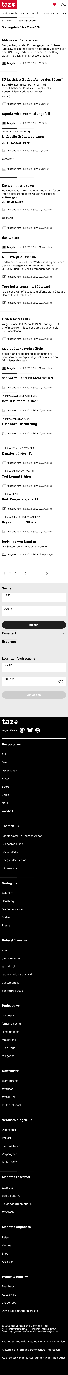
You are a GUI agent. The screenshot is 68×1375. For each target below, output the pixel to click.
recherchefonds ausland (17, 974)
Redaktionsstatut (27, 1341)
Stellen (6, 917)
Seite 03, (42, 554)
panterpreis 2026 (12, 990)
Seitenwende (17, 1357)
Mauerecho (9, 1039)
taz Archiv (8, 1212)
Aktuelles (7, 893)
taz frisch (7, 1089)
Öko (4, 762)
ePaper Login (10, 1302)
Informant (23, 1349)
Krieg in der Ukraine (14, 860)
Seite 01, (41, 63)
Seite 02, (42, 209)
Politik (6, 754)
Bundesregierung (12, 843)
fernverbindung (11, 1023)
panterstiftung (11, 982)
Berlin (5, 794)
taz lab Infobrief (11, 1105)
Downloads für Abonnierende (20, 1310)
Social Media (10, 852)
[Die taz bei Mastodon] (22, 731)
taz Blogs (7, 1187)
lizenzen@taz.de (50, 1331)
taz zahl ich (9, 966)
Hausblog (8, 901)
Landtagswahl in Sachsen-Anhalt (22, 835)
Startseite (7, 20)
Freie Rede (8, 1048)
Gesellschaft (9, 770)
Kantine (6, 1245)
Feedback (8, 1286)
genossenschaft (12, 958)
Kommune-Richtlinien (51, 1341)
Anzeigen (7, 1261)
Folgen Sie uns (9, 730)
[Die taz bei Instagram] (37, 731)
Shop (5, 1253)
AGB (5, 1357)
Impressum (54, 1349)
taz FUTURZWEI (11, 1195)
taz (10, 722)
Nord (5, 802)
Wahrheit (7, 811)
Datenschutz (38, 1349)
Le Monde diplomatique (17, 1204)
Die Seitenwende (12, 909)
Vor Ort (6, 1138)
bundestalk (9, 1015)
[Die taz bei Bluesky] (30, 731)
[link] (21, 13)
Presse (6, 925)
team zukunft (10, 1080)
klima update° (10, 1031)
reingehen (8, 1056)
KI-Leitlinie (9, 1349)
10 (24, 573)
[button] (63, 4)
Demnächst (9, 1129)
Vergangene (9, 1154)
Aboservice (9, 1294)
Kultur (5, 778)
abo (4, 950)
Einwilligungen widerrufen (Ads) (45, 1357)
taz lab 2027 (9, 1162)
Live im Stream (11, 1146)
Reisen (6, 1237)
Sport (5, 786)
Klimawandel (10, 868)
